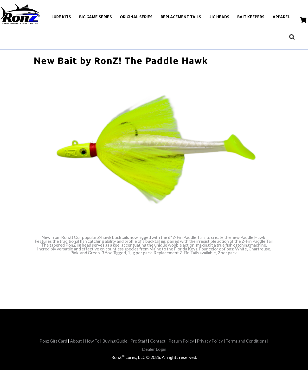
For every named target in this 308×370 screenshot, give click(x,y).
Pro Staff (138, 341)
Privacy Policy (210, 341)
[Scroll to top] (156, 347)
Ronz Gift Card (53, 341)
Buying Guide (115, 341)
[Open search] (292, 36)
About (76, 341)
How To (92, 341)
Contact (158, 341)
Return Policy (181, 341)
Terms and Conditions (246, 341)
